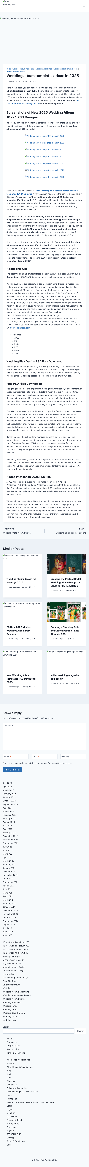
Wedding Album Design (16, 71)
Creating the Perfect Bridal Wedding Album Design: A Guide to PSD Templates (66, 582)
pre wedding (8, 974)
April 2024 (7, 808)
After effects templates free (20, 1067)
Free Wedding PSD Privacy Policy (22, 1092)
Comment (9, 725)
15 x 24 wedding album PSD (17, 69)
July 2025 (7, 783)
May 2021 (7, 893)
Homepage (12, 1099)
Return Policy (13, 1049)
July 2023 (7, 825)
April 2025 (7, 787)
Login (9, 1106)
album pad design (11, 956)
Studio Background (12, 985)
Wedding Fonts (10, 1006)
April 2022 (7, 857)
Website (65, 757)
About (9, 1039)
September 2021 (10, 882)
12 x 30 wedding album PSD (16, 942)
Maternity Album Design (14, 967)
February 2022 (9, 864)
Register (10, 1130)
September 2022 (10, 843)
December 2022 (10, 836)
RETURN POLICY (14, 1134)
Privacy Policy (13, 1046)
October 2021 (9, 878)
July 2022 (7, 847)
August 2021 (8, 886)
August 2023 (9, 822)
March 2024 (8, 811)
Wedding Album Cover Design (17, 995)
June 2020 (8, 932)
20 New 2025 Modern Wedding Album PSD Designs (18, 631)
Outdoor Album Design (13, 970)
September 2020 (11, 921)
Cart (9, 1074)
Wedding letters (10, 1009)
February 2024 (9, 815)
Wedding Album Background (66, 69)
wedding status (10, 1016)
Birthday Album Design (13, 960)
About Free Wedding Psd (18, 1060)
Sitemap (10, 1138)
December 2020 (10, 910)
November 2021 (10, 875)
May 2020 (7, 935)
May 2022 (7, 854)
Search (6, 1027)
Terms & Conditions (16, 1053)
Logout (10, 1109)
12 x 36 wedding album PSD (16, 946)
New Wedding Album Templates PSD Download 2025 (21, 679)
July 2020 (7, 928)
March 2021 (8, 900)
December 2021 (10, 871)
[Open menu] (84, 6)
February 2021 (9, 903)
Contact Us (12, 1042)
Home (9, 1095)
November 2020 (10, 914)
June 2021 (7, 889)
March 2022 (8, 861)
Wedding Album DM (12, 1002)
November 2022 (10, 840)
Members (11, 1113)
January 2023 (9, 833)
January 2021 (9, 907)
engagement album (12, 963)
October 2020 (9, 917)
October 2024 (9, 801)
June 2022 (8, 850)
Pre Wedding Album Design (15, 977)
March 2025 (8, 790)
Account (10, 1063)
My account (12, 1116)
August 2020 (9, 924)
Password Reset (14, 1120)
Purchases (11, 1127)
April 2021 (7, 896)
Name (7, 757)
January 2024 (9, 818)
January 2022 (9, 868)
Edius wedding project (17, 1088)
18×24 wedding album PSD (15, 953)
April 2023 (7, 829)
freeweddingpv (14, 81)
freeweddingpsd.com (20, 328)
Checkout (11, 1081)
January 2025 (9, 797)
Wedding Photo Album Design (17, 531)
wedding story (9, 1020)
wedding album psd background (71, 531)
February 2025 (9, 794)
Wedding (7, 988)
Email (36, 757)
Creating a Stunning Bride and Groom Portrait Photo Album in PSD (65, 631)
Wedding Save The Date (14, 1013)
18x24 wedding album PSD (41, 69)
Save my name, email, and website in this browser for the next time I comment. (38, 763)
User (9, 1145)
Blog (9, 1070)
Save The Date (10, 981)
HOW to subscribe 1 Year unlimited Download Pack (30, 1102)
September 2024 (11, 804)
